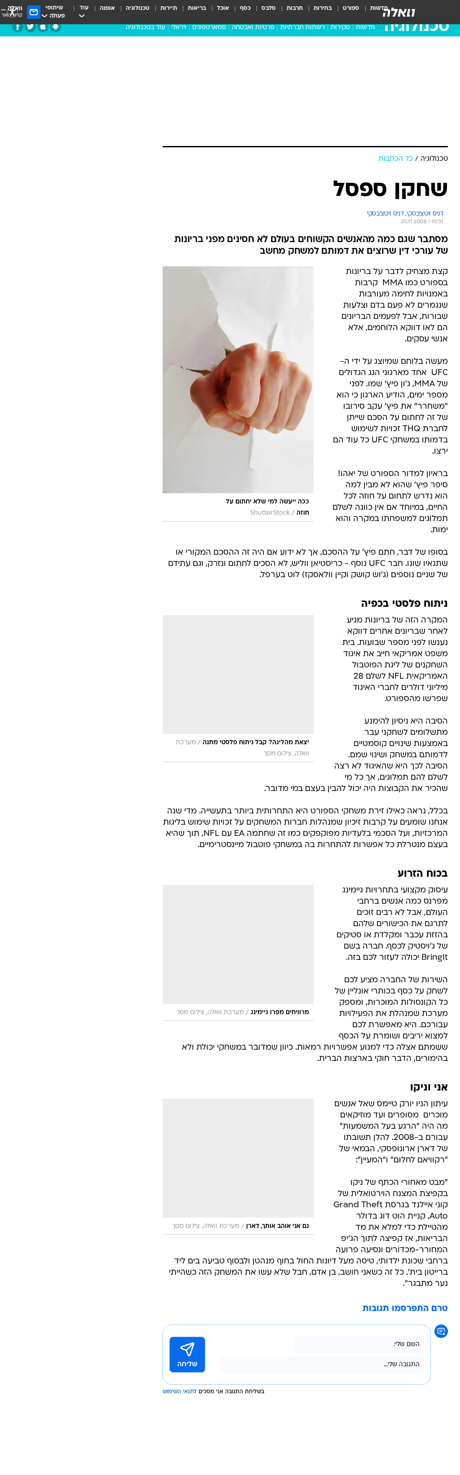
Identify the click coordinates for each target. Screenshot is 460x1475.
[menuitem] (345, 12)
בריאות (197, 8)
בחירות (323, 8)
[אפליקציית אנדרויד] (55, 26)
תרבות (295, 8)
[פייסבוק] (17, 26)
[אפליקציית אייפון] (43, 26)
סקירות (340, 28)
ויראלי (178, 28)
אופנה (107, 8)
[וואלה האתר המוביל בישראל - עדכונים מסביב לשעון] (399, 12)
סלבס (268, 8)
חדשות (365, 28)
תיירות (168, 8)
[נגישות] (12, 12)
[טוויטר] (30, 26)
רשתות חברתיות (302, 28)
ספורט (351, 8)
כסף (245, 8)
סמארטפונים (209, 28)
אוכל (223, 8)
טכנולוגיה (138, 8)
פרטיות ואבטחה (253, 28)
